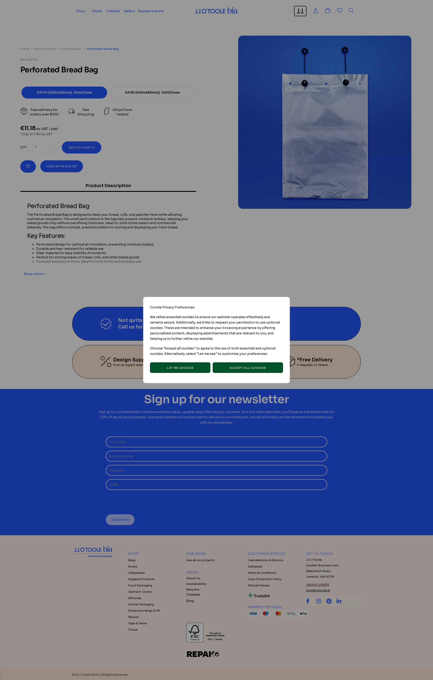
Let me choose (180, 368)
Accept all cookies (248, 368)
